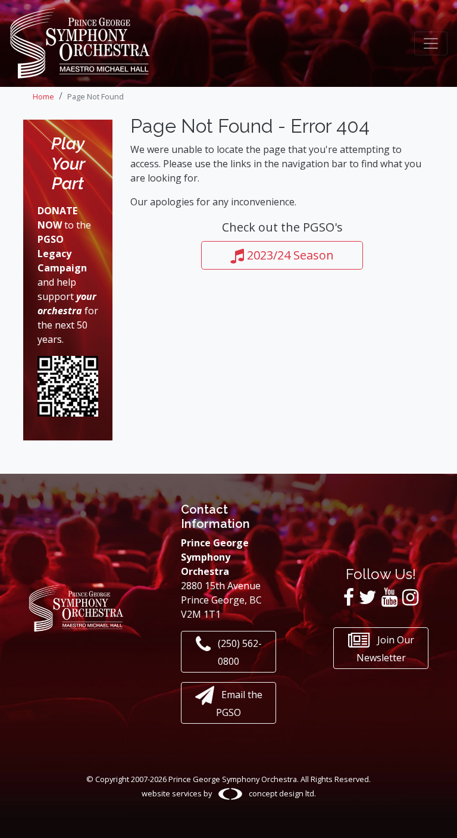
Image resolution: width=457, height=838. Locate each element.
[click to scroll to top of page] (438, 816)
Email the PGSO (239, 703)
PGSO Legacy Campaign (62, 253)
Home (43, 96)
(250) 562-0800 (238, 652)
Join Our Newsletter (385, 648)
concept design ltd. (281, 793)
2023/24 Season (289, 255)
